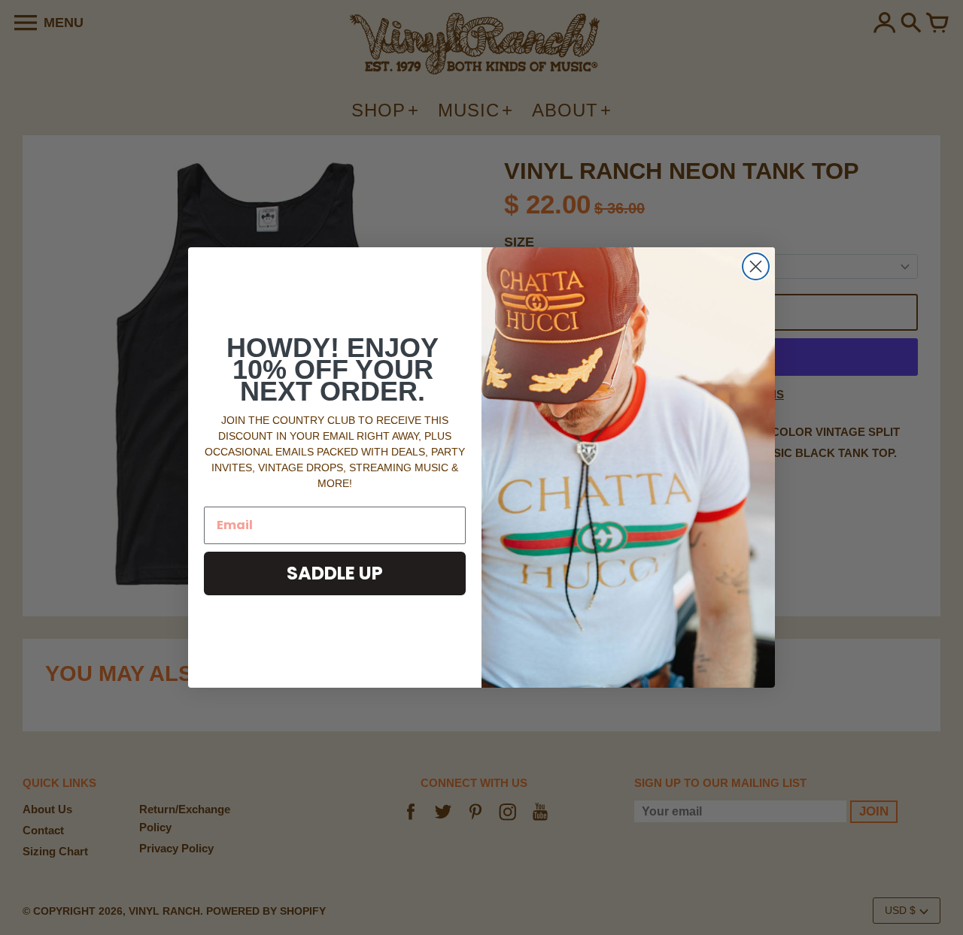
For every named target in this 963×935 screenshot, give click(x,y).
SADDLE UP (335, 573)
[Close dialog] (756, 266)
